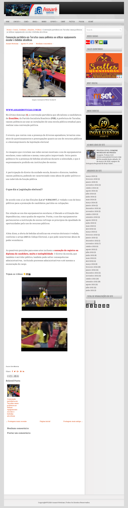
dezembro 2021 (92, 273)
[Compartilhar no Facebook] (15, 376)
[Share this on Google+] (18, 371)
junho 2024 (90, 197)
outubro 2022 (91, 246)
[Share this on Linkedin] (23, 371)
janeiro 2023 (90, 237)
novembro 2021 (92, 276)
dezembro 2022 (92, 240)
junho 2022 (90, 255)
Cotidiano (22, 30)
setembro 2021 (91, 281)
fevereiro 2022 (92, 267)
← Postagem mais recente (16, 421)
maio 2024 (90, 199)
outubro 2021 (91, 279)
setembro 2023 (92, 217)
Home (7, 21)
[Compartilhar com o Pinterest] (17, 376)
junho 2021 (90, 290)
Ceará (26, 21)
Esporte (53, 21)
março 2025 (90, 176)
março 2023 (90, 232)
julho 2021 (89, 287)
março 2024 (90, 202)
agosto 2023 (90, 220)
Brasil (35, 21)
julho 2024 (90, 194)
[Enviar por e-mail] (8, 376)
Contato (17, 21)
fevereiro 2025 (92, 179)
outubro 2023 (91, 214)
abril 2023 (90, 229)
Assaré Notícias (58, 502)
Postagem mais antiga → (73, 421)
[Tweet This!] (14, 371)
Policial (81, 21)
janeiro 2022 (90, 270)
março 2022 (90, 264)
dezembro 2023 (92, 208)
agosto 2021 (90, 284)
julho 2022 (90, 252)
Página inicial (45, 421)
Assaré (90, 21)
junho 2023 (90, 223)
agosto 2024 (90, 191)
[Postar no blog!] (10, 376)
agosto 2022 (90, 249)
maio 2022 (90, 258)
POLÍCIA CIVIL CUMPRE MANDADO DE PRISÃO (107, 151)
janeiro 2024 (91, 205)
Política (72, 21)
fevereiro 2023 (92, 235)
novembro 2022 (92, 243)
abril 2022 (90, 261)
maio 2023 (90, 226)
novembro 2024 (92, 185)
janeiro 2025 (90, 182)
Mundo (44, 21)
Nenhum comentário (44, 43)
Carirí (63, 21)
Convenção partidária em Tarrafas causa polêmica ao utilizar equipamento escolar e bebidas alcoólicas (41, 38)
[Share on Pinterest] (21, 371)
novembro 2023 (92, 211)
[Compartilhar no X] (13, 376)
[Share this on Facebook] (12, 371)
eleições (31, 30)
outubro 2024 (91, 188)
